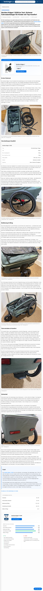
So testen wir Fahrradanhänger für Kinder (9, 490)
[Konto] (41, 2)
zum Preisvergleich (16, 519)
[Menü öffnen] (2, 2)
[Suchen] (34, 1)
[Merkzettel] (39, 2)
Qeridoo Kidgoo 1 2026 (8, 472)
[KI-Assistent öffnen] (37, 2)
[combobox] (25, 2)
